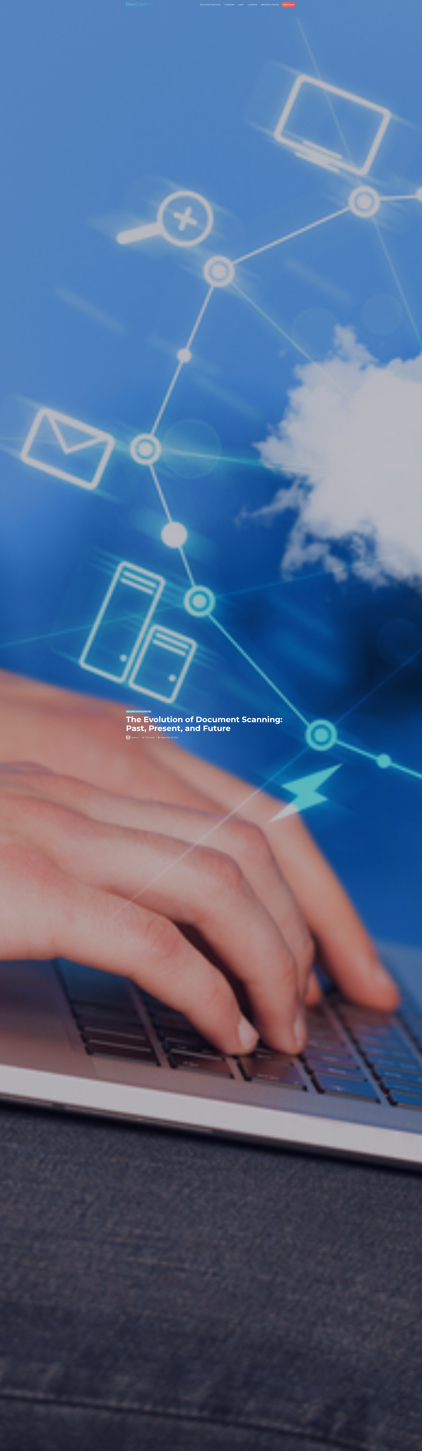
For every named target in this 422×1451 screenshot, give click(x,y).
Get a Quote (288, 5)
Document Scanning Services (139, 711)
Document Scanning (210, 4)
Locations (252, 4)
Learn (241, 4)
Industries (229, 4)
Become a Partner (270, 4)
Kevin (136, 737)
